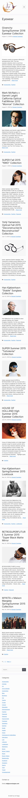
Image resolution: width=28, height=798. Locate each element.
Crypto (4, 702)
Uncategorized (6, 772)
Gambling (4, 723)
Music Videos (5, 756)
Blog (3, 693)
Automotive (5, 691)
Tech (3, 767)
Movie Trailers (6, 751)
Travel (3, 770)
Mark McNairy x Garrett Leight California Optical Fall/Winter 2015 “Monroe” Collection (13, 98)
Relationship (5, 758)
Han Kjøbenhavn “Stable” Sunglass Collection (12, 290)
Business (4, 695)
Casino (4, 700)
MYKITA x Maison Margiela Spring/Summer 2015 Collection (13, 602)
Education (4, 707)
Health (4, 730)
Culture (4, 705)
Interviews (5, 737)
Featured (18, 214)
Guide (3, 728)
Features (4, 716)
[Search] (24, 669)
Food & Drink (5, 719)
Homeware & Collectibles (9, 735)
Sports (4, 765)
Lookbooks (19, 523)
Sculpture (4, 760)
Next (9, 661)
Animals (4, 684)
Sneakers (4, 763)
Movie (3, 749)
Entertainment (6, 709)
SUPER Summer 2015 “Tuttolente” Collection (14, 351)
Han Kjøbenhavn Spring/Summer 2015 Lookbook (13, 471)
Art (3, 686)
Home (3, 732)
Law (3, 739)
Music (3, 753)
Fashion (13, 84)
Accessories (7, 84)
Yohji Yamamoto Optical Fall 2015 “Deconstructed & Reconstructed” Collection (12, 228)
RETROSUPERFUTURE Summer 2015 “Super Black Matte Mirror (13, 536)
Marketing (4, 746)
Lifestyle (4, 742)
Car (3, 698)
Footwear (4, 721)
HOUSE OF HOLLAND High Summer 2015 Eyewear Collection (12, 412)
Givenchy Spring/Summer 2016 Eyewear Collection (13, 30)
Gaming (4, 725)
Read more (15, 80)
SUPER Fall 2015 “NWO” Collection (11, 161)
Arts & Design (6, 688)
